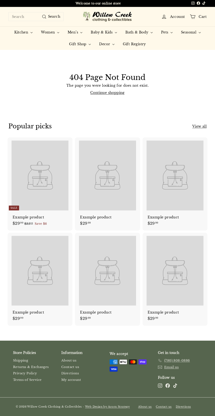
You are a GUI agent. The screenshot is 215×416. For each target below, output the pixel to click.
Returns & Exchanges (31, 367)
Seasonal (189, 32)
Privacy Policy (25, 373)
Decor (105, 44)
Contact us (70, 367)
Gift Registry (134, 44)
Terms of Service (27, 380)
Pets (165, 32)
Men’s (73, 32)
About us (68, 360)
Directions (70, 373)
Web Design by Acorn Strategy (107, 406)
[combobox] (36, 16)
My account (71, 380)
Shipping (20, 360)
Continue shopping (107, 92)
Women (48, 32)
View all (199, 126)
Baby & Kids (102, 32)
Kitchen (21, 32)
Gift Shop (78, 44)
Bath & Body (137, 32)
